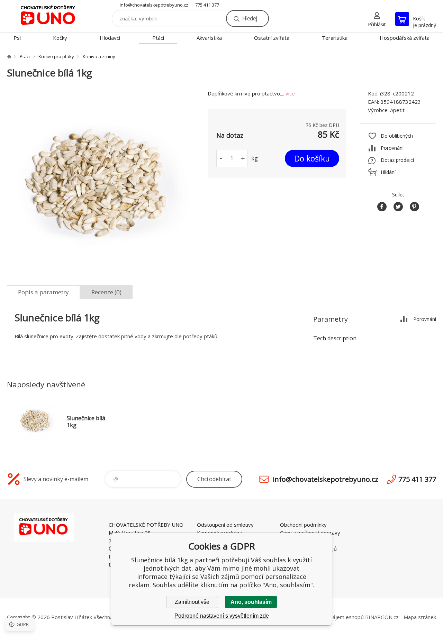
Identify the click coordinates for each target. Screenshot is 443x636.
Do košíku (312, 158)
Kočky (60, 37)
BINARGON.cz (382, 617)
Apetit (397, 110)
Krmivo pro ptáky (56, 56)
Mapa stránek (420, 617)
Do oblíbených (397, 135)
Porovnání (392, 148)
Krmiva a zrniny (99, 56)
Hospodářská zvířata (405, 37)
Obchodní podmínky (303, 524)
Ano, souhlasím (251, 602)
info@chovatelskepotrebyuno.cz (154, 5)
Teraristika (334, 37)
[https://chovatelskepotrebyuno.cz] (9, 56)
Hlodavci (110, 37)
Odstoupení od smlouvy (225, 524)
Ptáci (158, 37)
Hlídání (388, 172)
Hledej (249, 18)
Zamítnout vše (192, 602)
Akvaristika (209, 37)
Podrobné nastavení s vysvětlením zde (221, 616)
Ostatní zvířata (271, 37)
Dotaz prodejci (397, 160)
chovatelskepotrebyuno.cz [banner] (48, 16)
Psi (17, 37)
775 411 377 (207, 5)
